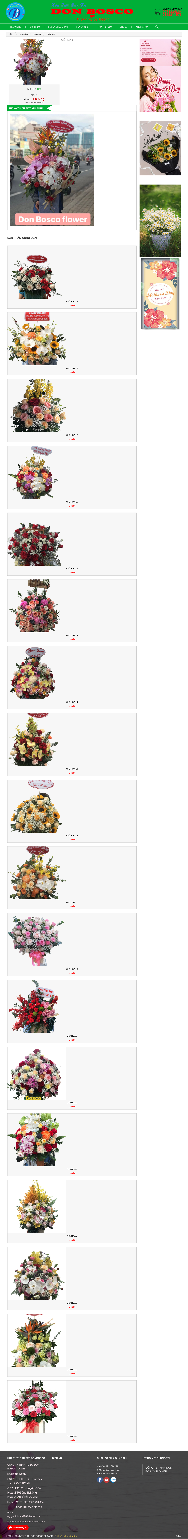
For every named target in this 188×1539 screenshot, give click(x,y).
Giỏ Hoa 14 (72, 635)
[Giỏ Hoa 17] (36, 405)
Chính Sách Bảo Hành (109, 1470)
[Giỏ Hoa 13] (36, 739)
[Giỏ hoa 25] (36, 339)
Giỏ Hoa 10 (72, 969)
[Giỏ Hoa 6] (36, 1140)
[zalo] (113, 1480)
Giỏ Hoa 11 (72, 902)
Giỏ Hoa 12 (72, 835)
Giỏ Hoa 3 (72, 1303)
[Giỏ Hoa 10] (36, 939)
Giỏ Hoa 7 (72, 1102)
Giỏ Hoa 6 (72, 1169)
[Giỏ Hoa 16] (36, 472)
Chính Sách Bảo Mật (108, 1466)
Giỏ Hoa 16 (72, 502)
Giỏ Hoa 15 (72, 568)
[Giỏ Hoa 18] (36, 272)
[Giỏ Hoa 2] (36, 1340)
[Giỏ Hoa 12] (36, 806)
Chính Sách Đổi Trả (108, 1473)
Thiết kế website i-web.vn (66, 1536)
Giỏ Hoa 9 (72, 1036)
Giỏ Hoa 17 (72, 435)
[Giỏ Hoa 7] (36, 1073)
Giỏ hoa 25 (72, 368)
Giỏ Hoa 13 (72, 769)
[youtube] (106, 1480)
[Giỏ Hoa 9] (36, 1006)
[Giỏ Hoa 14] (36, 606)
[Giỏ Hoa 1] (36, 1407)
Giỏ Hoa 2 (72, 1369)
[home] (15, 11)
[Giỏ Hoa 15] (36, 539)
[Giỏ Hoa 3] (36, 1273)
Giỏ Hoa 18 (72, 301)
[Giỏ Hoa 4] (36, 1206)
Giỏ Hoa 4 (72, 1236)
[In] (100, 1480)
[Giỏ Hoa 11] (36, 873)
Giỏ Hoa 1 (72, 1436)
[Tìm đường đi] (18, 1527)
